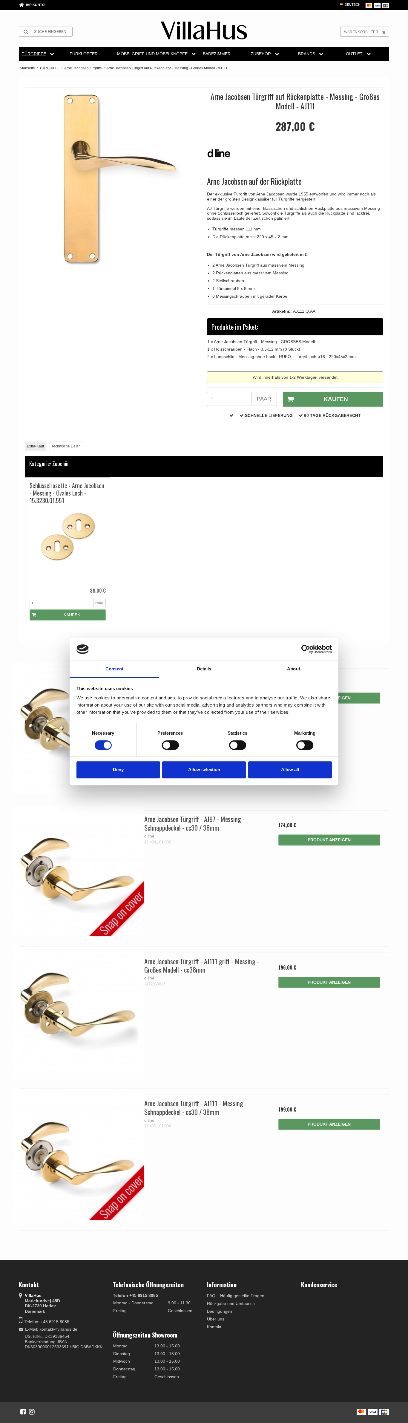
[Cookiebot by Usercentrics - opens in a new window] (306, 649)
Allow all (290, 769)
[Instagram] (32, 1411)
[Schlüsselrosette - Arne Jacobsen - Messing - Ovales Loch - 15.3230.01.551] (68, 546)
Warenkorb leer (361, 32)
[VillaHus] (204, 30)
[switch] (170, 745)
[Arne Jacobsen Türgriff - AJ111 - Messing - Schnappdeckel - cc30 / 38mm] (78, 1154)
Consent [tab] (114, 669)
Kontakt (214, 1326)
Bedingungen (219, 1311)
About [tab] (293, 669)
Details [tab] (204, 669)
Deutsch (352, 4)
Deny (118, 769)
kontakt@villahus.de (58, 1329)
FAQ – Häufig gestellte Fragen (235, 1295)
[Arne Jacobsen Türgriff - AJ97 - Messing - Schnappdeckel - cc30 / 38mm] (78, 870)
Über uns (215, 1319)
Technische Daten (66, 446)
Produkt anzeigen (329, 839)
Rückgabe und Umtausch (231, 1303)
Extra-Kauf (35, 446)
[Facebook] (23, 1411)
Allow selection (204, 769)
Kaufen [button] (336, 399)
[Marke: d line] (222, 156)
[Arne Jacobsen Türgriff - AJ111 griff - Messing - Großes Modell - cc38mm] (78, 1012)
